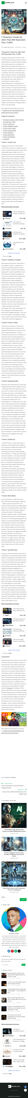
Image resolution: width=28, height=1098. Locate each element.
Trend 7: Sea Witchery (9, 137)
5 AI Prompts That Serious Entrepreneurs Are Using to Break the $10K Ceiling (16, 1016)
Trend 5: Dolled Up (8, 132)
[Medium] (15, 951)
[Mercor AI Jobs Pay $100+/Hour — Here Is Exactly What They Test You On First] (3, 1000)
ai (4, 777)
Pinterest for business (10, 777)
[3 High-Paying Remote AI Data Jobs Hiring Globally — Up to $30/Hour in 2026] (3, 991)
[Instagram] (8, 951)
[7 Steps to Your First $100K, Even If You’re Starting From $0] (3, 983)
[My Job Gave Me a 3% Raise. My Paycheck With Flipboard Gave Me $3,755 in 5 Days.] (3, 975)
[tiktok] (19, 951)
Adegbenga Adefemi (8, 47)
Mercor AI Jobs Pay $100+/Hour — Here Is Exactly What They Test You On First (16, 999)
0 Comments (17, 978)
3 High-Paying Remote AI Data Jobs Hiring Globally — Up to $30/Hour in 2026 (16, 990)
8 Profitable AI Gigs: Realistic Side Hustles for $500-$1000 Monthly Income (14, 830)
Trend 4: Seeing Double (9, 130)
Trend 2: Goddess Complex (10, 126)
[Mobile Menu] (26, 3)
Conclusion (6, 139)
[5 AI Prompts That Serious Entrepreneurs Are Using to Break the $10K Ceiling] (3, 1017)
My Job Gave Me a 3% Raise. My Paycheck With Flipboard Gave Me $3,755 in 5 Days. (16, 974)
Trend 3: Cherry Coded (9, 128)
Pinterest (9, 688)
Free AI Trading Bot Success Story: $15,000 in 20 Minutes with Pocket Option (14, 854)
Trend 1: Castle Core (8, 124)
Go (23, 964)
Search (3, 897)
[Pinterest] (12, 951)
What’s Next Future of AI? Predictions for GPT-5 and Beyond (14, 889)
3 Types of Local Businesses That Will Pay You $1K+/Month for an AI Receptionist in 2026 (16, 1008)
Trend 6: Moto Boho (8, 135)
